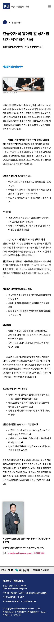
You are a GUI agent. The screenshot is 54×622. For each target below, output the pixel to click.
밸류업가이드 (16, 22)
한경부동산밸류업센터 (13, 581)
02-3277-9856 (39, 553)
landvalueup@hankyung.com (19, 553)
